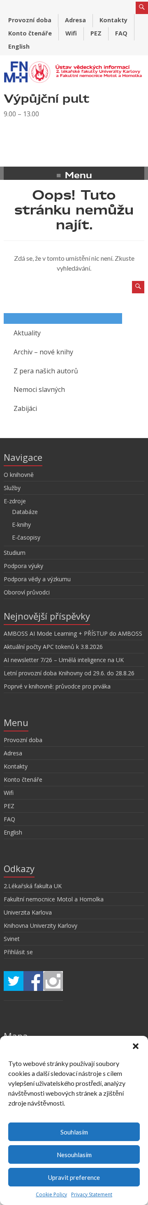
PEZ (96, 33)
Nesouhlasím (74, 1154)
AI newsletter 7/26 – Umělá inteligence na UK (64, 660)
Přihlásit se (18, 952)
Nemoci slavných (39, 389)
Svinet (12, 939)
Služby (12, 488)
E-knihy (21, 524)
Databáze (25, 512)
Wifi (71, 33)
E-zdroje (15, 501)
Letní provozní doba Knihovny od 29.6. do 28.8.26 (69, 673)
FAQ (121, 33)
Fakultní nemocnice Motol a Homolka (54, 899)
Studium (14, 553)
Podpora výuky (23, 566)
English (19, 46)
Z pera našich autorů (46, 370)
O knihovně (19, 475)
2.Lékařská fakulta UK (33, 886)
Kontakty (113, 20)
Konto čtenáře (30, 33)
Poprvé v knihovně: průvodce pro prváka (57, 686)
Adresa (75, 20)
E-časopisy (26, 537)
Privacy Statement (91, 1194)
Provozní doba (29, 20)
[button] (136, 1046)
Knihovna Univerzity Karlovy (40, 925)
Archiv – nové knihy (43, 351)
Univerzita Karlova (28, 912)
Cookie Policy (51, 1194)
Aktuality (27, 332)
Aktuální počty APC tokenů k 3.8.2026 (53, 647)
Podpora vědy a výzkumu (37, 579)
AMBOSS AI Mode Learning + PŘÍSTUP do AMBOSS (73, 633)
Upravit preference (74, 1177)
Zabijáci (25, 408)
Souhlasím (74, 1132)
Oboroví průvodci (27, 592)
